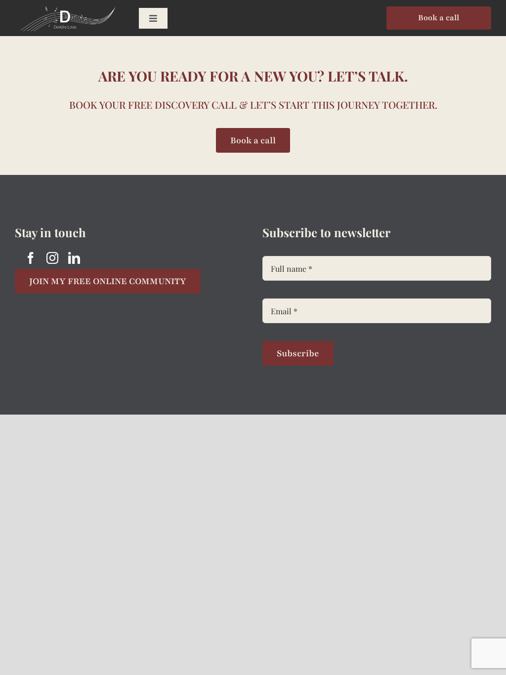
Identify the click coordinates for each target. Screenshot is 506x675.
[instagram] (52, 258)
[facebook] (31, 258)
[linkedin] (74, 258)
